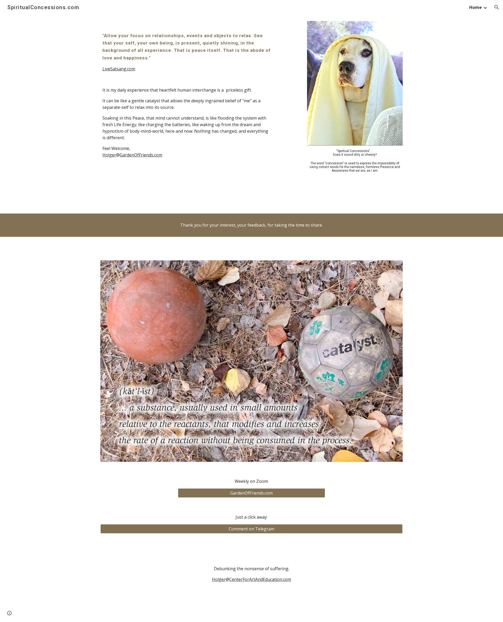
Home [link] (475, 7)
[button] (496, 7)
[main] (187, 52)
